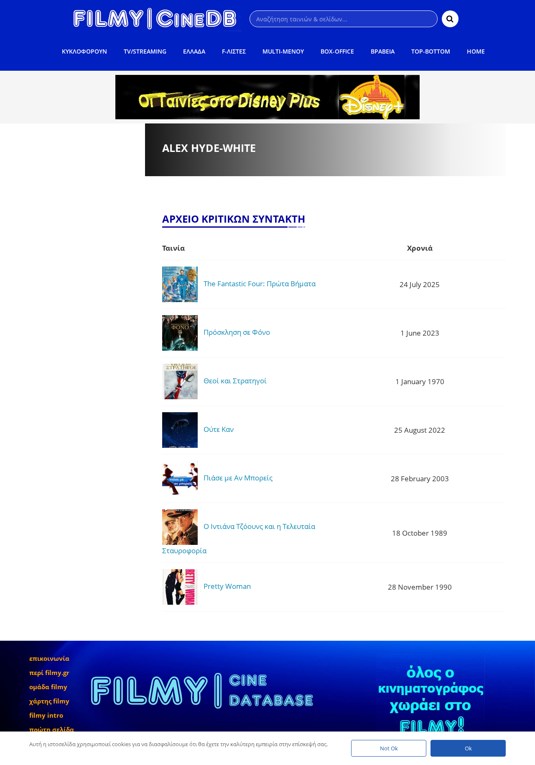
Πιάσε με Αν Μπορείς (238, 478)
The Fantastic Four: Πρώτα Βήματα (260, 283)
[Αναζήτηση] (450, 18)
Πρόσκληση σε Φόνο (237, 332)
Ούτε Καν (219, 429)
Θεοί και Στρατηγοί (235, 380)
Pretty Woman (227, 586)
